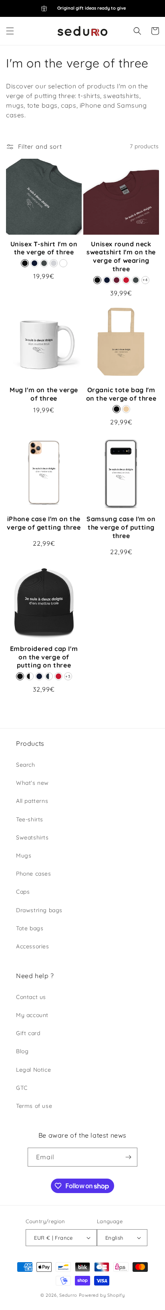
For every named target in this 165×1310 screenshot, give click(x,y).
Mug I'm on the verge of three (44, 394)
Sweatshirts (32, 837)
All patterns (32, 800)
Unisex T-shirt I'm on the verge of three (44, 248)
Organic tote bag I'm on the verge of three (121, 394)
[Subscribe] (128, 1157)
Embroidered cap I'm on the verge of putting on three (44, 657)
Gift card (28, 1033)
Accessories (32, 946)
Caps (23, 891)
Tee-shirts (29, 819)
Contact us (31, 997)
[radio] (25, 263)
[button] (10, 31)
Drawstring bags (39, 910)
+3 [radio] (67, 676)
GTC (22, 1087)
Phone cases (33, 873)
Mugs (23, 855)
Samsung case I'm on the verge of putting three (121, 527)
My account (32, 1015)
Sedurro (68, 1295)
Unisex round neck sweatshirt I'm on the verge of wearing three (121, 256)
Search (25, 764)
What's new (32, 782)
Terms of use (34, 1105)
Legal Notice (33, 1069)
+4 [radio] (145, 279)
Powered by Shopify (102, 1295)
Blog (22, 1051)
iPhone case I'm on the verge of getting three (43, 523)
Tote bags (29, 928)
